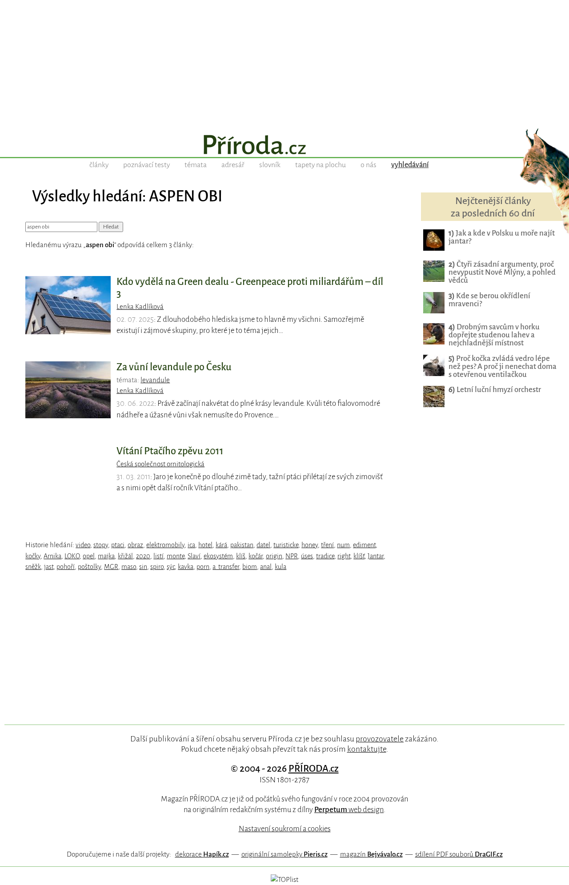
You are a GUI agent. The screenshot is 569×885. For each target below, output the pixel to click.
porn (202, 566)
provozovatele (380, 738)
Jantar (376, 556)
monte (175, 556)
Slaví (194, 556)
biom (249, 566)
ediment (364, 545)
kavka (185, 566)
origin (274, 556)
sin (143, 566)
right (343, 556)
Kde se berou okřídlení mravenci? (489, 300)
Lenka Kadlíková (140, 306)
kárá (221, 545)
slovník (269, 165)
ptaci (117, 545)
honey (309, 545)
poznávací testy (146, 165)
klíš (240, 556)
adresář (232, 165)
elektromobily (165, 545)
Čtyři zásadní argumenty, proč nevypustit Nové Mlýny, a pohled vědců (502, 272)
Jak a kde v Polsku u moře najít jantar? (502, 237)
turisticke (285, 545)
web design (349, 809)
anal (266, 566)
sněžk (33, 566)
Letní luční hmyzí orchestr (495, 389)
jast (48, 566)
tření (327, 545)
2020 (143, 556)
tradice (325, 556)
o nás (369, 165)
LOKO (72, 556)
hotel (205, 545)
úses (307, 556)
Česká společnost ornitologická (160, 464)
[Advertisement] (284, 62)
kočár (255, 556)
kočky (32, 556)
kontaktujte (366, 749)
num (343, 545)
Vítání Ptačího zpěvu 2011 (170, 451)
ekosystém (218, 556)
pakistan (241, 545)
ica (191, 545)
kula (280, 566)
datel (263, 545)
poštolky (89, 566)
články (98, 165)
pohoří (65, 566)
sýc (171, 566)
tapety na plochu (320, 165)
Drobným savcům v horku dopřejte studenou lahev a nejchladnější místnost (494, 335)
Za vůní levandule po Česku (174, 367)
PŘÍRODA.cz (314, 768)
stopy (100, 545)
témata (195, 165)
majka (106, 556)
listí (158, 556)
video (83, 545)
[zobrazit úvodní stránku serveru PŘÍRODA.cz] (284, 145)
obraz (135, 545)
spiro (157, 566)
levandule (155, 380)
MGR (111, 566)
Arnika (52, 556)
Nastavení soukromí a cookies (285, 829)
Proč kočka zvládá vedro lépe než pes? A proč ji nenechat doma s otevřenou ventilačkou (503, 366)
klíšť (359, 556)
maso (128, 566)
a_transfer (225, 566)
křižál (125, 556)
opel (89, 556)
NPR (291, 556)
